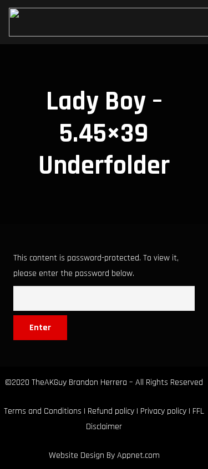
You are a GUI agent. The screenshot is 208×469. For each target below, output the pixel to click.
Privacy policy (163, 411)
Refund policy (111, 411)
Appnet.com (138, 455)
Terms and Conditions (43, 411)
